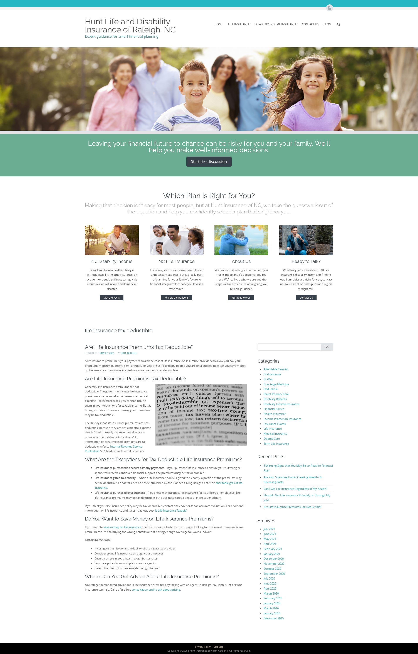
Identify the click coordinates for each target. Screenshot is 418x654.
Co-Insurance (272, 374)
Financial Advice (274, 409)
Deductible (271, 389)
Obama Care (272, 439)
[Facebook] (329, 8)
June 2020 (270, 583)
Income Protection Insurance (282, 419)
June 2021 (270, 534)
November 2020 (274, 564)
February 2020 (273, 598)
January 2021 (272, 554)
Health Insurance (275, 414)
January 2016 (272, 613)
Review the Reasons (177, 297)
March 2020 (271, 593)
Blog (327, 24)
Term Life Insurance (276, 444)
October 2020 (272, 569)
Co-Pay (268, 379)
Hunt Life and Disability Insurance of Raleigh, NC (130, 25)
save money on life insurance (122, 527)
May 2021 (270, 539)
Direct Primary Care (276, 394)
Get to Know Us (241, 297)
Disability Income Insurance (276, 24)
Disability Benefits (275, 399)
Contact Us (310, 24)
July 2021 (269, 529)
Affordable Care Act (276, 369)
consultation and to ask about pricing (156, 589)
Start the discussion (209, 161)
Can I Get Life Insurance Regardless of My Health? (295, 489)
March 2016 (271, 608)
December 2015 (274, 618)
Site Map (219, 646)
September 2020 (274, 574)
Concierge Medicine (276, 384)
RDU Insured (129, 353)
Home (218, 24)
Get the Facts (112, 297)
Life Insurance (239, 24)
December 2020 (274, 559)
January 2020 (272, 603)
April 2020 (270, 588)
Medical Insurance (275, 434)
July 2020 (269, 578)
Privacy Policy (203, 646)
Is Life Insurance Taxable (170, 510)
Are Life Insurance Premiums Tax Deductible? (139, 347)
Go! (327, 347)
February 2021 (273, 549)
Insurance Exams (275, 424)
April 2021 (270, 544)
